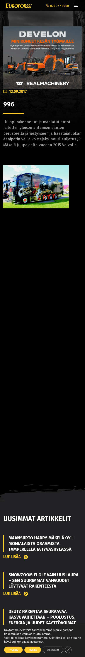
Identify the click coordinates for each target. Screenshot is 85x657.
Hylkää (33, 650)
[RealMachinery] (42, 55)
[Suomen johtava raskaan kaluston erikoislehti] (17, 5)
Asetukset (53, 650)
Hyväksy (13, 650)
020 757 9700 (59, 6)
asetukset (36, 642)
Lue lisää (12, 557)
